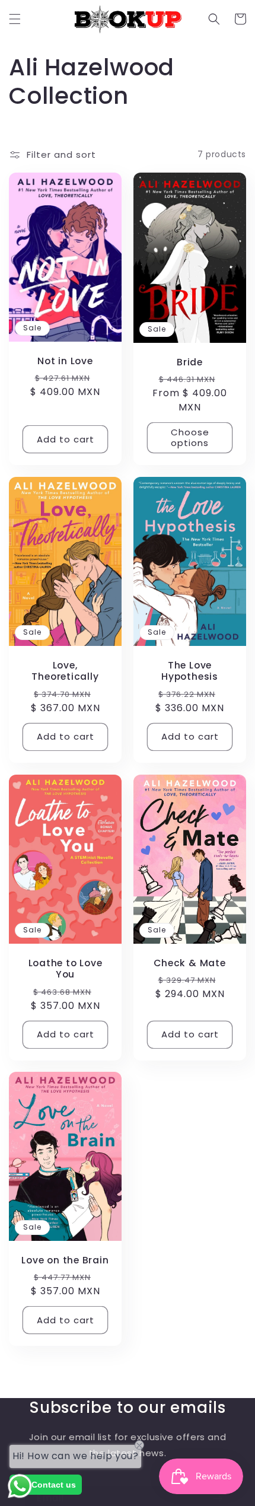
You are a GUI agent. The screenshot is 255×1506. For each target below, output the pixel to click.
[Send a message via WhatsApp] (20, 1486)
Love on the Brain (65, 1260)
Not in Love (65, 361)
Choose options (190, 437)
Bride (190, 362)
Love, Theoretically (64, 671)
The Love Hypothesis (189, 671)
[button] (15, 19)
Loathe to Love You (65, 968)
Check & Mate (189, 963)
